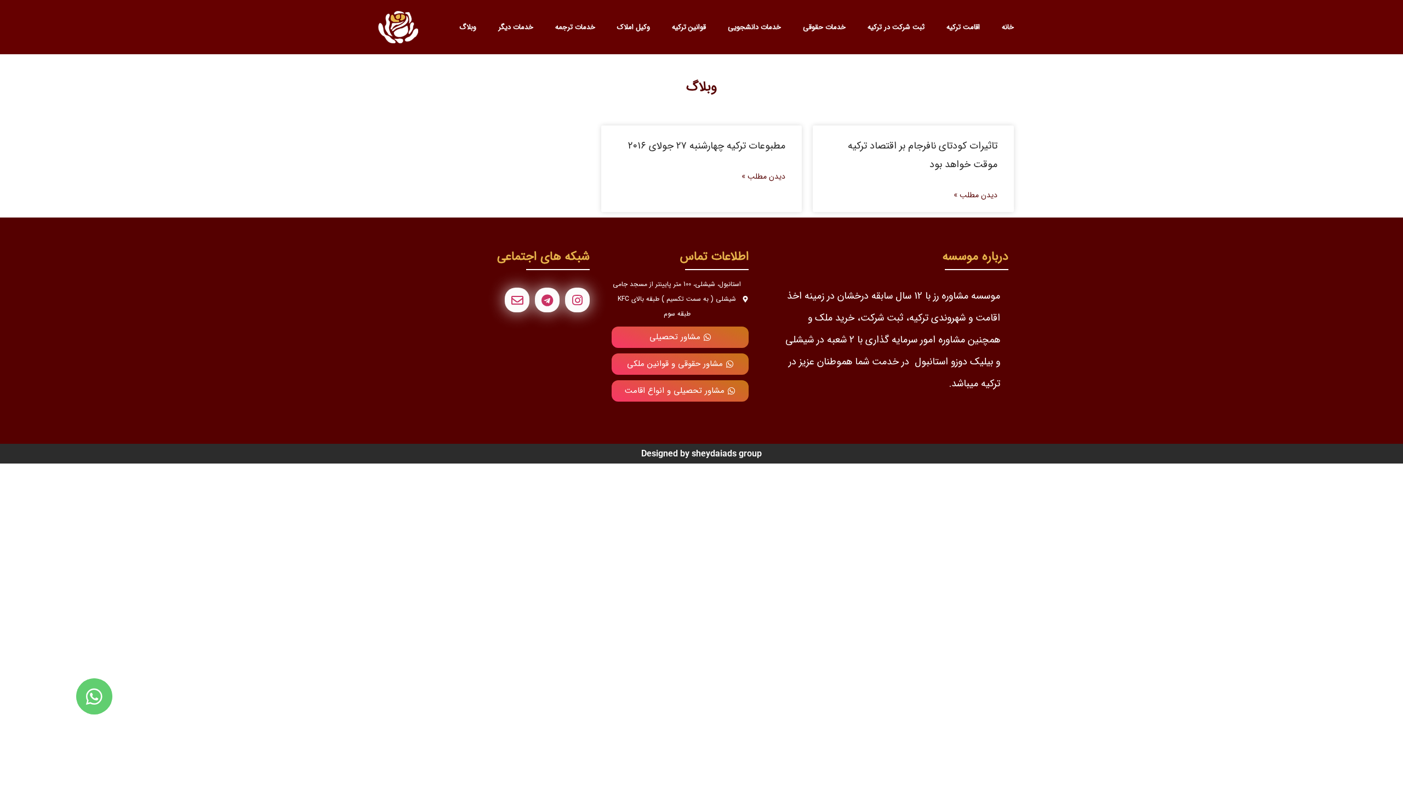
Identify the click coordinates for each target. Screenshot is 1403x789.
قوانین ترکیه (689, 27)
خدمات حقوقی (824, 27)
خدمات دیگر (515, 27)
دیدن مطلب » (975, 195)
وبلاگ (467, 27)
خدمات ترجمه (575, 27)
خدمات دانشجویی (754, 27)
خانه (1008, 27)
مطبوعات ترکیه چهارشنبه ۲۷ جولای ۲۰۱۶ (706, 145)
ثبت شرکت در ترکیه (896, 27)
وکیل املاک (633, 27)
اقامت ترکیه (963, 27)
